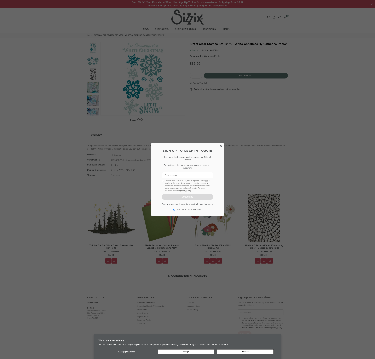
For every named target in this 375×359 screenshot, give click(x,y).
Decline (245, 352)
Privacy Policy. (221, 344)
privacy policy (185, 190)
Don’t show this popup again (189, 209)
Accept (186, 352)
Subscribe (187, 197)
